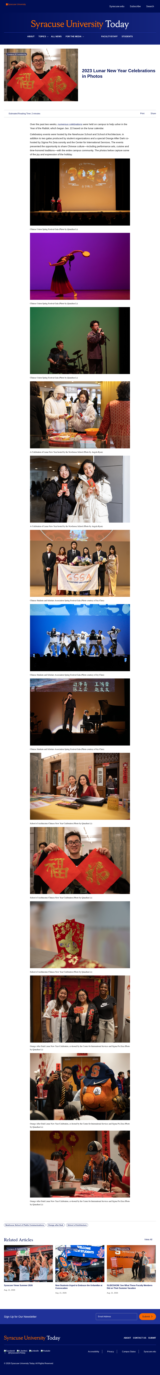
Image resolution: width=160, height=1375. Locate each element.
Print (142, 114)
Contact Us (139, 1338)
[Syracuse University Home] (80, 24)
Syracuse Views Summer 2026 (18, 1285)
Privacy (110, 1352)
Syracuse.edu (116, 6)
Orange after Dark (55, 1225)
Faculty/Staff (109, 36)
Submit (146, 1316)
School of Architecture (77, 1225)
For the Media (74, 36)
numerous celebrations (70, 124)
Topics (42, 36)
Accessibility (93, 1352)
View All (148, 1239)
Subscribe (135, 6)
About (30, 36)
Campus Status (129, 1352)
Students (127, 36)
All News (56, 36)
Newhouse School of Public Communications (24, 1225)
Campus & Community (16, 54)
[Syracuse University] (21, 6)
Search (150, 6)
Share (153, 114)
